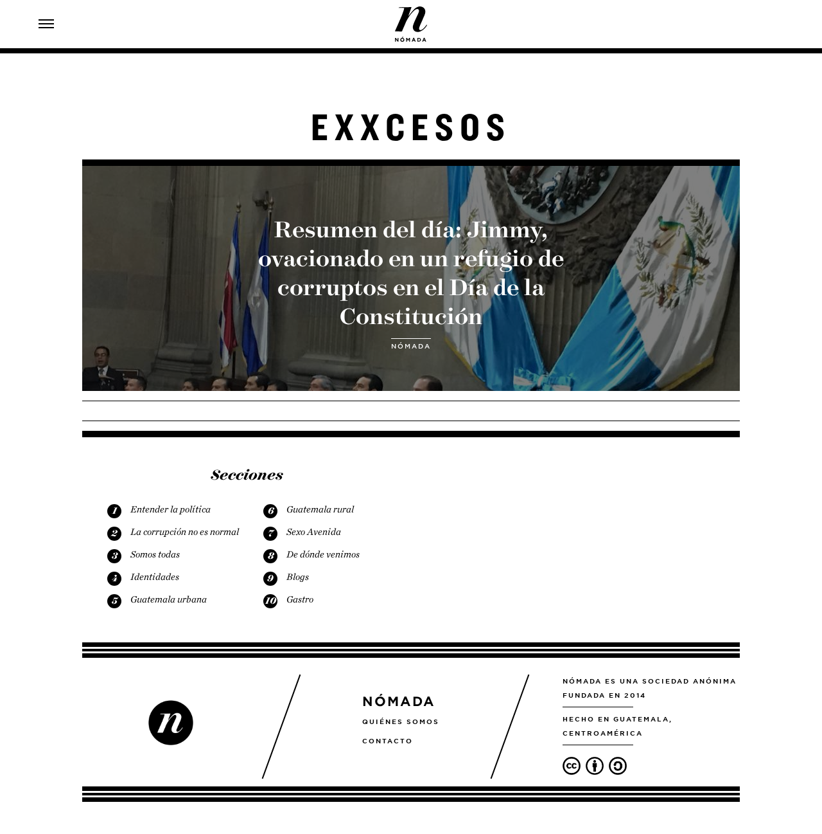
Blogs (297, 577)
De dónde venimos (323, 554)
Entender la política (170, 509)
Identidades (154, 577)
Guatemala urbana (168, 599)
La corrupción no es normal (184, 532)
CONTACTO (387, 741)
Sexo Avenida (313, 532)
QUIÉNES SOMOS (400, 721)
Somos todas (155, 554)
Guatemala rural (320, 509)
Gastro (299, 599)
